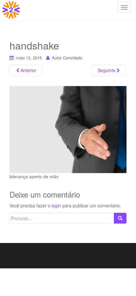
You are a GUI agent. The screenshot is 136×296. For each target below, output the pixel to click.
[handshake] (68, 128)
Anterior (27, 70)
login (56, 205)
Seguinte (107, 70)
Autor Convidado (67, 58)
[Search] (120, 218)
